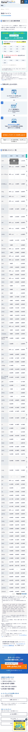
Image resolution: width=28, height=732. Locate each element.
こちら (3, 79)
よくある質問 (13, 714)
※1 (14, 1)
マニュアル (13, 718)
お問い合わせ (13, 699)
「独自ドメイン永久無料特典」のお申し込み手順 (14, 140)
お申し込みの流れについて (14, 670)
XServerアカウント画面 (13, 124)
